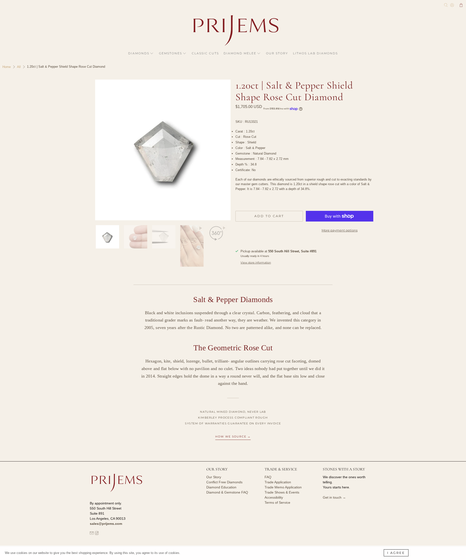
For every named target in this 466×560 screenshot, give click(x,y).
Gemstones (170, 53)
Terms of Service (277, 502)
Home (6, 66)
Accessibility (274, 497)
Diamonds (138, 53)
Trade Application (278, 482)
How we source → (233, 436)
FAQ (268, 477)
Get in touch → (334, 497)
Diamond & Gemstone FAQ (227, 492)
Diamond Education (221, 487)
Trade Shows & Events (282, 492)
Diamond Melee (240, 53)
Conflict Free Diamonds (224, 482)
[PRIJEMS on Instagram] (97, 534)
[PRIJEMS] (233, 30)
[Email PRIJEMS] (92, 534)
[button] (461, 5)
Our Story (277, 53)
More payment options (340, 230)
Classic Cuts (205, 53)
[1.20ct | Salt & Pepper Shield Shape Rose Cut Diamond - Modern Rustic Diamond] (160, 150)
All (19, 66)
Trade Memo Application (283, 487)
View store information (256, 262)
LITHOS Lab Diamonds (315, 53)
